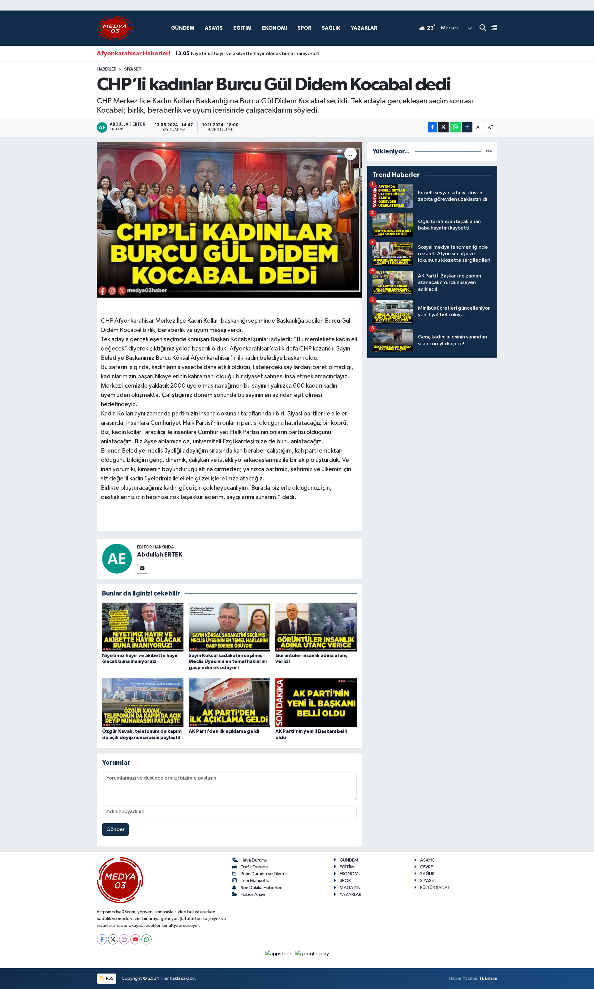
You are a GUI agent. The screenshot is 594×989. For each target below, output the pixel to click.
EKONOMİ (274, 28)
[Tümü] (489, 151)
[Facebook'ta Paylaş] (432, 127)
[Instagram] (124, 939)
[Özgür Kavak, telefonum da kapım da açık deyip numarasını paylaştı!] (142, 702)
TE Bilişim (488, 978)
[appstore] (279, 953)
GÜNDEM (182, 28)
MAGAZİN (350, 887)
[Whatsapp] (146, 939)
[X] (113, 939)
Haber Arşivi (253, 894)
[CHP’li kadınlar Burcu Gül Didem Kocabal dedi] (229, 220)
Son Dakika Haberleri (261, 887)
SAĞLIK (331, 28)
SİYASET (132, 69)
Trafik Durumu (254, 867)
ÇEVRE (426, 867)
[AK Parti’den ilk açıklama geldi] (229, 702)
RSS (109, 978)
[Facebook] (102, 939)
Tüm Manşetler (256, 880)
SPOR (304, 28)
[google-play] (312, 953)
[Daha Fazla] (467, 127)
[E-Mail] (142, 569)
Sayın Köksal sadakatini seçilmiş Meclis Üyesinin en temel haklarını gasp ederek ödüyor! (228, 661)
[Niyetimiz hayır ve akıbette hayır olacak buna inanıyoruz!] (142, 627)
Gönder (115, 829)
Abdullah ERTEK (159, 555)
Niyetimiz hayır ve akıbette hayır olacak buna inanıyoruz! (247, 53)
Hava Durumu (254, 860)
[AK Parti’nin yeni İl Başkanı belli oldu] (316, 702)
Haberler (106, 69)
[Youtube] (135, 939)
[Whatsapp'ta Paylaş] (455, 127)
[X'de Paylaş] (443, 127)
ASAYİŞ (214, 28)
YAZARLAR (364, 28)
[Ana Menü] (491, 28)
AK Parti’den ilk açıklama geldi (224, 731)
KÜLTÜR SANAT (435, 887)
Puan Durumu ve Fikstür (264, 873)
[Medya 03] (115, 28)
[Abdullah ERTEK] (117, 558)
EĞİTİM (242, 28)
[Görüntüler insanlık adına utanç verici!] (316, 627)
